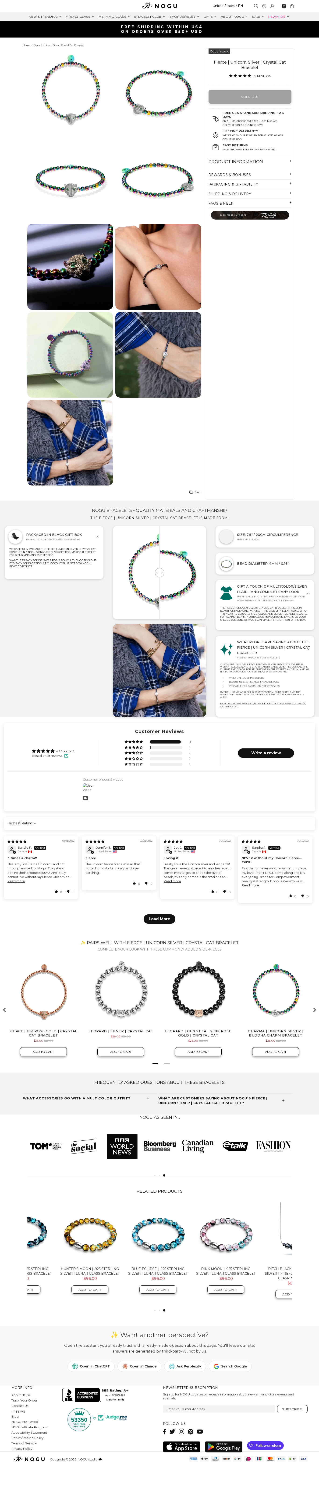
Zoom (197, 492)
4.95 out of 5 (65, 751)
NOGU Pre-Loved (24, 1422)
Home (26, 45)
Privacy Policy (21, 1448)
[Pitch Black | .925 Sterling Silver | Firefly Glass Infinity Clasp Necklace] (193, 1232)
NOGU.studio (159, 5)
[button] (134, 742)
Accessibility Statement (29, 1432)
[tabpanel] (197, 1146)
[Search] (256, 5)
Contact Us (19, 1406)
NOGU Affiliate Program (29, 1427)
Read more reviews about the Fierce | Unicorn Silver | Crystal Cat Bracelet (263, 705)
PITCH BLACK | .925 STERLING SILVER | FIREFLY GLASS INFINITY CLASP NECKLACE (194, 1273)
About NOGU (21, 1395)
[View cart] (293, 6)
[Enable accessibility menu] (284, 6)
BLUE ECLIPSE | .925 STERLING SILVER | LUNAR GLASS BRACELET (58, 1271)
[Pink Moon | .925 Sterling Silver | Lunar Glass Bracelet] (125, 1232)
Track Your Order (24, 1400)
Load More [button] (159, 919)
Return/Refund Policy (27, 1438)
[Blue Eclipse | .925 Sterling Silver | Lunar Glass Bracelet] (57, 1232)
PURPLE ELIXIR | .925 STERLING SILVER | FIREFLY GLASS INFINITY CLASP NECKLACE (262, 1273)
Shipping (18, 1411)
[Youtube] (200, 1431)
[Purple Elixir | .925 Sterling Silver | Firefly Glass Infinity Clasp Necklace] (261, 1232)
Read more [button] (16, 881)
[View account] (272, 6)
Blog (15, 1416)
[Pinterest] (190, 1431)
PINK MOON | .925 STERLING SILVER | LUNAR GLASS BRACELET (126, 1271)
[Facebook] (164, 1431)
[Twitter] (172, 1431)
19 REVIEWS (262, 76)
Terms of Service (24, 1443)
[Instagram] (181, 1431)
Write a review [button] (266, 753)
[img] (16, 841)
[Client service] (264, 6)
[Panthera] (250, 215)
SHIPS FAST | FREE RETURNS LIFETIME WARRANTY (161, 29)
